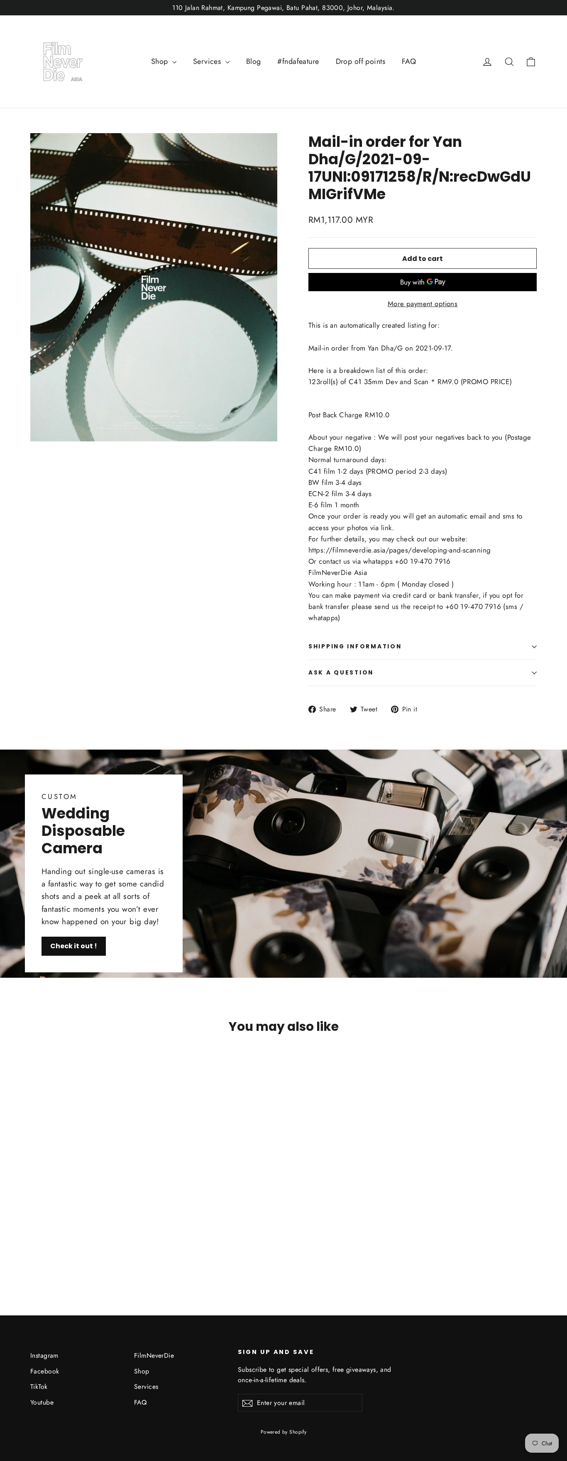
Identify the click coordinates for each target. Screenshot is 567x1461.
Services (208, 61)
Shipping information (354, 646)
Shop (160, 61)
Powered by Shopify (284, 1432)
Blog (253, 61)
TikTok (39, 1386)
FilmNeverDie (154, 1355)
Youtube (42, 1402)
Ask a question (341, 673)
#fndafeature (298, 61)
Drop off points (360, 61)
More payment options (423, 304)
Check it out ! (73, 946)
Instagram (44, 1355)
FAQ (409, 61)
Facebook (44, 1371)
